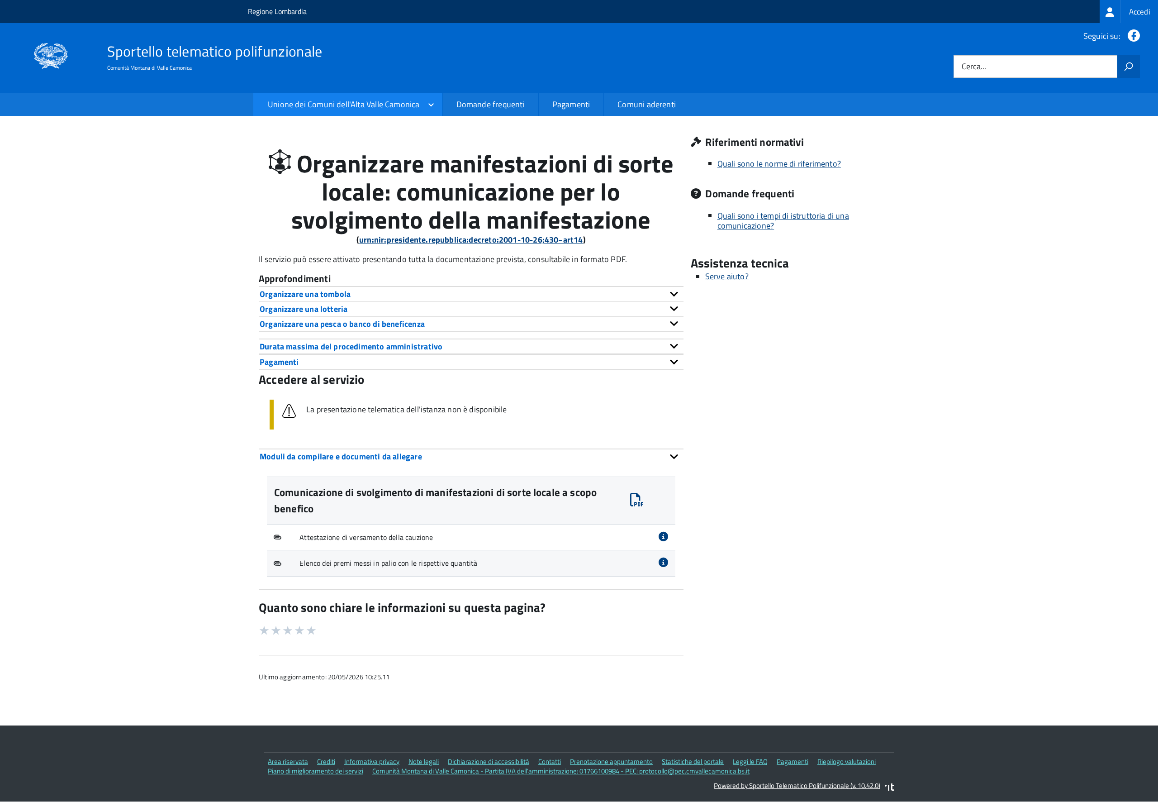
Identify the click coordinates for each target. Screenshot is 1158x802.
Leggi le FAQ (750, 761)
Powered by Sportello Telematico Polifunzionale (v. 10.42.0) (797, 785)
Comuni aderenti (646, 104)
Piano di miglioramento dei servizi (315, 771)
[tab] (471, 293)
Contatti (549, 761)
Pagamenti (571, 104)
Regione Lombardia (277, 11)
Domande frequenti (490, 104)
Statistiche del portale (693, 761)
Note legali (423, 761)
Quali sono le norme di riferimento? (779, 164)
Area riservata (288, 761)
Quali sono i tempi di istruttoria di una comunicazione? (783, 221)
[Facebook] (1132, 36)
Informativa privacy (371, 761)
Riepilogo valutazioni (846, 761)
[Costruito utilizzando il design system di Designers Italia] (889, 788)
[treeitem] (1129, 11)
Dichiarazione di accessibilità (488, 761)
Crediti (326, 761)
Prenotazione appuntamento (611, 761)
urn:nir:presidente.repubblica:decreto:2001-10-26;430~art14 (471, 240)
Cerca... (974, 67)
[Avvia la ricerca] (1128, 66)
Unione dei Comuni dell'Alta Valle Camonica (344, 104)
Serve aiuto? (727, 276)
